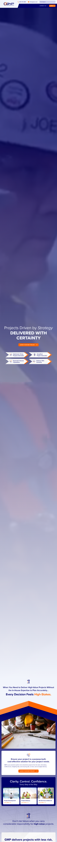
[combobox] (47, 2)
